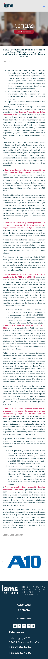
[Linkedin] (15, 626)
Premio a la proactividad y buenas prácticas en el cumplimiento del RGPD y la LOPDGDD (24, 275)
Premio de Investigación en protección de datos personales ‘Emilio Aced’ (24, 488)
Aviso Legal (24, 604)
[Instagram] (33, 626)
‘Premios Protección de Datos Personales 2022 (24, 113)
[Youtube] (29, 626)
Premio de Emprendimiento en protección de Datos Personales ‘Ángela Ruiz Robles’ (24, 171)
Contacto (24, 610)
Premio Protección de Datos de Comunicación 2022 (24, 326)
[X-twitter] (19, 626)
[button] (44, 6)
